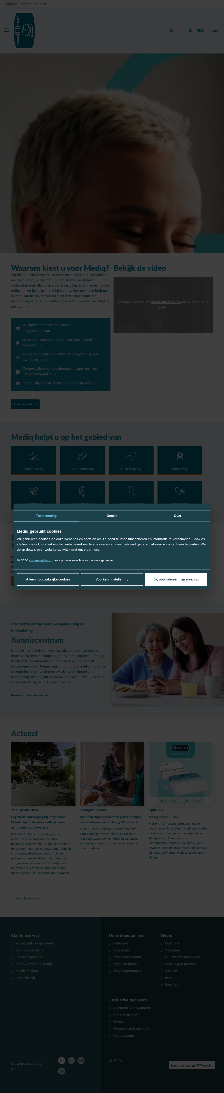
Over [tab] (177, 516)
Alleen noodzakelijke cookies (48, 579)
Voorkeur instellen (109, 579)
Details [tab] (112, 516)
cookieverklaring (41, 560)
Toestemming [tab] (46, 516)
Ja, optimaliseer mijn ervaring (176, 579)
